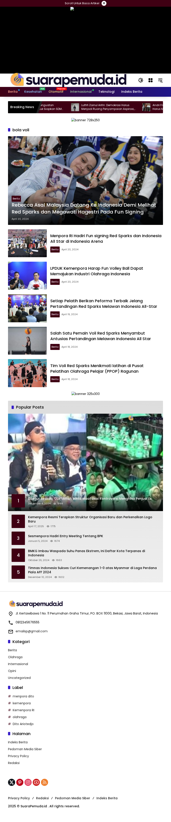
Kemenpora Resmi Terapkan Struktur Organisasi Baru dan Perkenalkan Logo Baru (90, 519)
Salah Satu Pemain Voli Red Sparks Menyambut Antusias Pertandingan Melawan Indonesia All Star (100, 335)
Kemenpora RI (23, 710)
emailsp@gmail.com (32, 631)
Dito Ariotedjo (23, 724)
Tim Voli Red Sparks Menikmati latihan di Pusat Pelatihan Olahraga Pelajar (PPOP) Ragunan (97, 368)
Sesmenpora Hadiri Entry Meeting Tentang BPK (65, 536)
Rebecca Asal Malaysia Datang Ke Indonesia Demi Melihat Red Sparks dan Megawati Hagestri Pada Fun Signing (84, 208)
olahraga (19, 717)
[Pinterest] (19, 782)
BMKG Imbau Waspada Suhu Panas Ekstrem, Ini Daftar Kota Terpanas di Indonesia (86, 553)
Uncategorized (19, 678)
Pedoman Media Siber (25, 749)
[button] (140, 80)
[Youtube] (36, 782)
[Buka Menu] (150, 80)
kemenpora (22, 703)
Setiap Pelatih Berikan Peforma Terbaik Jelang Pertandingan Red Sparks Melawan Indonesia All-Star (103, 303)
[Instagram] (28, 782)
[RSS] (44, 782)
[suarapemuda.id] (68, 80)
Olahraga (15, 657)
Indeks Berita (18, 742)
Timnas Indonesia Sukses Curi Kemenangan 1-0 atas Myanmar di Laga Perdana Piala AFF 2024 (92, 570)
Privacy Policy (18, 756)
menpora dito (23, 696)
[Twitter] (11, 782)
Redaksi (14, 763)
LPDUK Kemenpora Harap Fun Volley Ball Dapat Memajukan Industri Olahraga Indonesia (96, 271)
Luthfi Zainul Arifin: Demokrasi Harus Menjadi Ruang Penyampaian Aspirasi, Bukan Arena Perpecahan (91, 107)
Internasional (18, 664)
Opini (12, 671)
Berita (16, 198)
